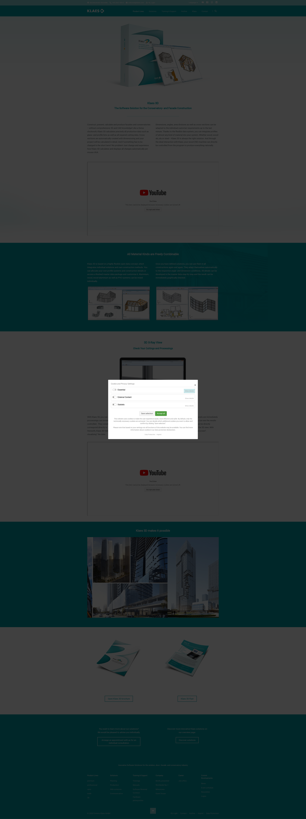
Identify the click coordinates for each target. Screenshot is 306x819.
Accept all (161, 413)
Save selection (147, 413)
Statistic (121, 405)
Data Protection (150, 435)
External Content (124, 397)
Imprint (159, 435)
